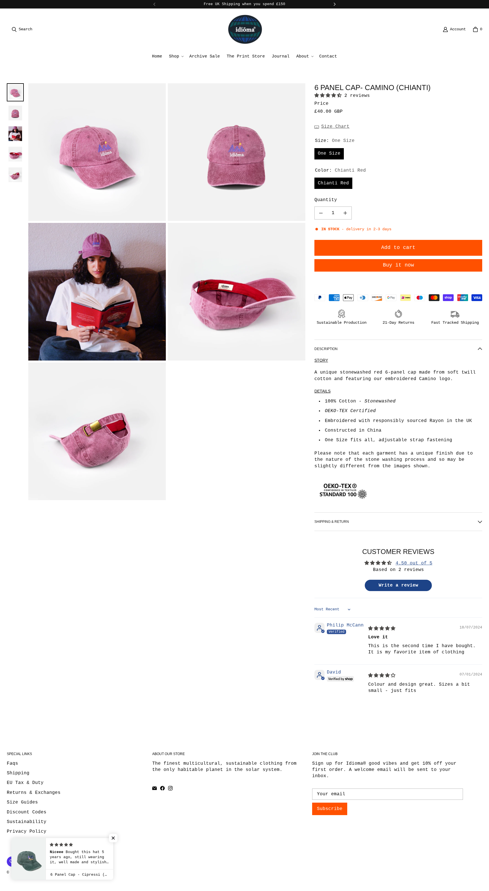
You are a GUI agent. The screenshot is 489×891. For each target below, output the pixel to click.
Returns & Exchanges (34, 792)
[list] (166, 291)
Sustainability (26, 821)
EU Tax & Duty (25, 782)
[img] (381, 628)
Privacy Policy (26, 831)
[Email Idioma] (154, 788)
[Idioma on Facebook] (162, 788)
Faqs (12, 763)
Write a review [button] (398, 585)
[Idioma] (245, 29)
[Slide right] (334, 4)
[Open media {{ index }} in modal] (97, 152)
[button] (176, 56)
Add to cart (398, 247)
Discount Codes (26, 812)
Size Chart (335, 126)
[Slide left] (154, 4)
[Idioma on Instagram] (170, 788)
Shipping (18, 773)
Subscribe (329, 808)
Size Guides (22, 802)
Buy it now (398, 265)
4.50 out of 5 (414, 563)
